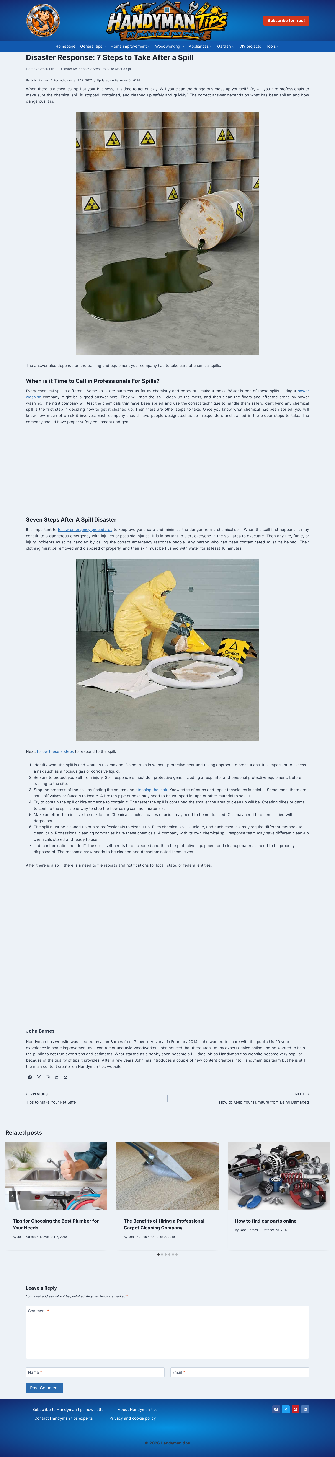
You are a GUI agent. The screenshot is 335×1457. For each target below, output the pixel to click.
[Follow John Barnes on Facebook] (30, 1077)
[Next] (322, 1196)
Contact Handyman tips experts (63, 1418)
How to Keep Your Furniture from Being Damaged (264, 1098)
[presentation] (56, 1176)
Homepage (65, 46)
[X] (286, 1409)
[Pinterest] (295, 1409)
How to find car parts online (265, 1221)
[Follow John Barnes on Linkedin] (56, 1077)
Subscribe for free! (286, 20)
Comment (38, 1311)
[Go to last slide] (12, 1196)
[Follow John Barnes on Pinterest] (65, 1077)
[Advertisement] (162, 469)
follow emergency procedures (85, 529)
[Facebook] (276, 1409)
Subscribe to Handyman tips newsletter (68, 1409)
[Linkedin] (305, 1409)
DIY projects (250, 46)
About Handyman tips (138, 1409)
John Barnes (26, 1237)
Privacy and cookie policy (133, 1418)
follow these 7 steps (55, 751)
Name (35, 1372)
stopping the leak (151, 789)
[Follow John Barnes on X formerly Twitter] (39, 1077)
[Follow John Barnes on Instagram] (48, 1077)
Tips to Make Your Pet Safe (51, 1098)
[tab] (158, 1254)
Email (178, 1372)
